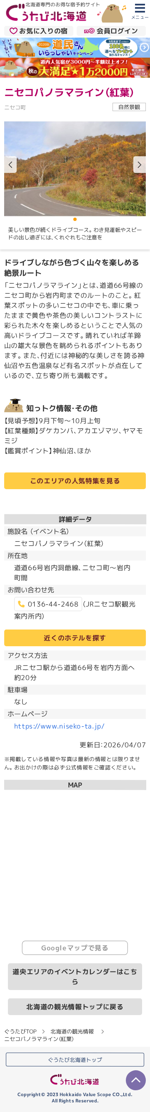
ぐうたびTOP (20, 1031)
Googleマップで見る (75, 947)
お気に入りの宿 (43, 31)
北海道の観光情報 (72, 1031)
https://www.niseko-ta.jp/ (59, 726)
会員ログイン (117, 31)
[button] (139, 164)
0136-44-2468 (53, 604)
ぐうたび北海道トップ (75, 1060)
